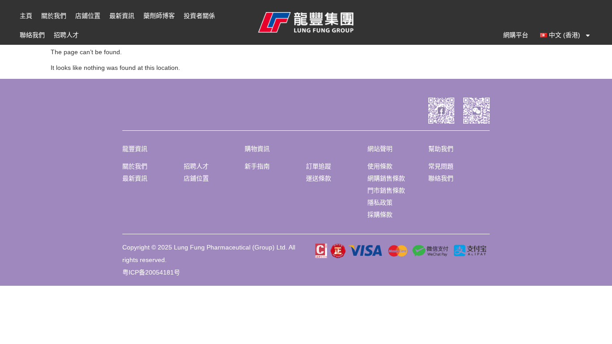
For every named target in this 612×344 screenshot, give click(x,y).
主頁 (26, 15)
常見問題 (440, 166)
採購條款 (379, 214)
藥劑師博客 (159, 15)
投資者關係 (199, 15)
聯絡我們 (32, 35)
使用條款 (379, 166)
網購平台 (515, 35)
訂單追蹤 (318, 166)
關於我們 (53, 15)
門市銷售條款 (386, 190)
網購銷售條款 (386, 178)
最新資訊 (121, 15)
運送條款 (318, 178)
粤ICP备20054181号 (151, 272)
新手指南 (257, 166)
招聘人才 (66, 35)
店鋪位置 (87, 15)
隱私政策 (379, 202)
